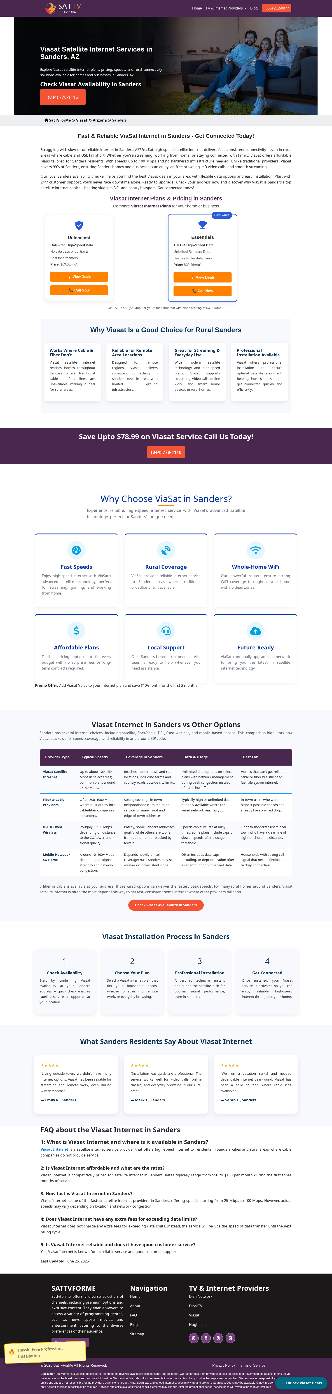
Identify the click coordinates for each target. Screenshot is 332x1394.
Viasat (81, 120)
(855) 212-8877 (276, 8)
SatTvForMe (63, 1365)
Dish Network (201, 1296)
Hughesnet (198, 1324)
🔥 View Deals (79, 277)
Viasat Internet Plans (151, 206)
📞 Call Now (79, 290)
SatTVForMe (59, 120)
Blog (254, 8)
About (135, 1305)
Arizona (100, 120)
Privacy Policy (223, 1365)
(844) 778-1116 (63, 97)
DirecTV (195, 1305)
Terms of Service (252, 1365)
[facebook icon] (205, 1338)
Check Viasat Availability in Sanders (166, 905)
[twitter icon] (194, 1338)
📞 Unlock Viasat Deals (301, 1382)
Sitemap (137, 1333)
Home (198, 8)
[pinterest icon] (229, 1338)
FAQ (133, 1315)
